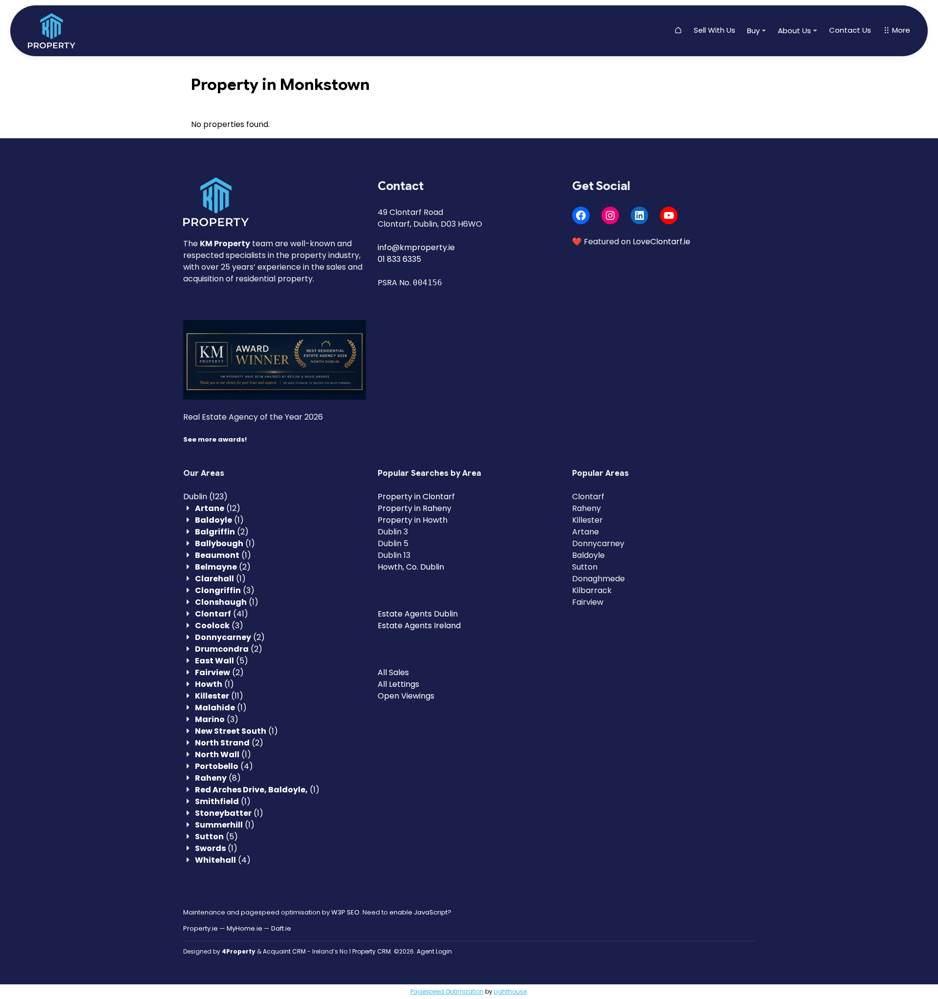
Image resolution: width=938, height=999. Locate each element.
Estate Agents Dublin (418, 613)
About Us (794, 30)
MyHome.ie (244, 928)
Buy (753, 30)
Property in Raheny (414, 508)
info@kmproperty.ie (416, 247)
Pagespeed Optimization (447, 991)
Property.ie (200, 928)
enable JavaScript (418, 912)
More (900, 30)
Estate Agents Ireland (419, 625)
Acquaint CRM (284, 951)
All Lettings (398, 684)
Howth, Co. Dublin (411, 567)
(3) (225, 590)
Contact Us (850, 30)
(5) (221, 660)
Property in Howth (413, 520)
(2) (222, 531)
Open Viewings (406, 695)
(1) (219, 520)
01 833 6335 (399, 259)
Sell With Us (714, 30)
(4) (224, 766)
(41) (221, 613)
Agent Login (434, 951)
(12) (217, 508)
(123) (205, 496)
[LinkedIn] (639, 215)
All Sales (393, 672)
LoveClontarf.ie (661, 241)
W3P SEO (345, 912)
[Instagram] (610, 215)
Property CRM (371, 951)
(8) (218, 778)
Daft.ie (281, 928)
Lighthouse (510, 991)
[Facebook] (581, 215)
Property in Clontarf (416, 496)
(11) (219, 695)
